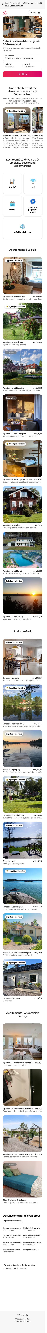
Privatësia (18, 1321)
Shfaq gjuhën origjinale (14, 5)
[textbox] (13, 66)
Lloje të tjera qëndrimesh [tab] (12, 1221)
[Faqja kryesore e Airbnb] (5, 12)
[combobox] (22, 58)
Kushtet (27, 1321)
